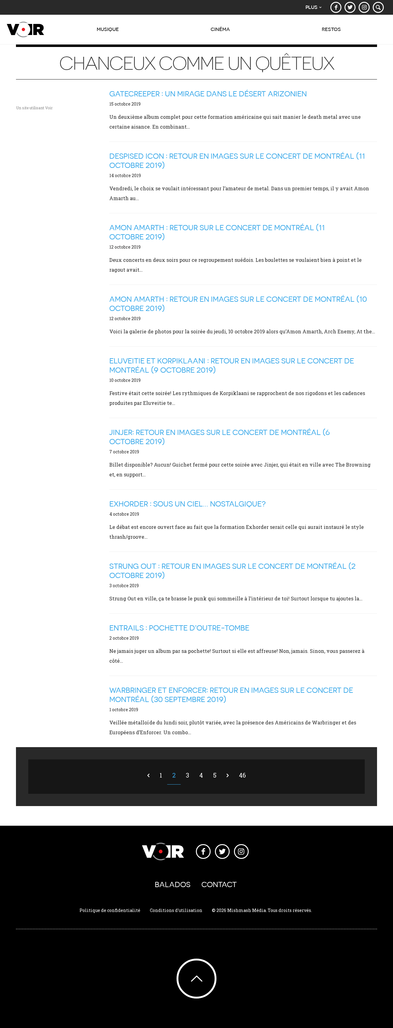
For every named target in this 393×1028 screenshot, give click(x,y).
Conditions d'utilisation (176, 910)
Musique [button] (108, 29)
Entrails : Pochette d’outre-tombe (179, 627)
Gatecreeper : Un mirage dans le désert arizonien (208, 93)
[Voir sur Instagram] (364, 7)
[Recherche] (378, 7)
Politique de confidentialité (110, 910)
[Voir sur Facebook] (336, 7)
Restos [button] (331, 29)
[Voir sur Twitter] (350, 7)
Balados (172, 884)
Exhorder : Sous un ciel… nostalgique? (187, 503)
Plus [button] (311, 7)
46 (242, 775)
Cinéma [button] (220, 29)
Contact (219, 884)
